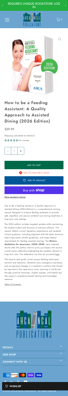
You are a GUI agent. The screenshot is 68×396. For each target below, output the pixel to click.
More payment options (15, 196)
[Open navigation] (7, 19)
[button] (12, 140)
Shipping (9, 135)
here (57, 254)
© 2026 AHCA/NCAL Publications (19, 390)
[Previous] (2, 5)
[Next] (65, 5)
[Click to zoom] (59, 39)
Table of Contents (13, 284)
